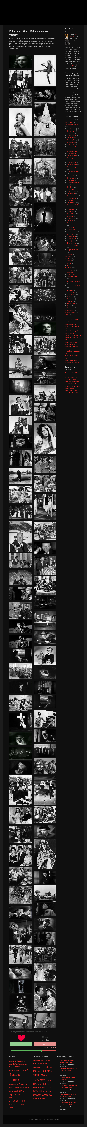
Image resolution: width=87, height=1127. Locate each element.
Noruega (18, 1098)
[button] (20, 61)
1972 (46, 1075)
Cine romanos (71, 234)
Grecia (11, 1087)
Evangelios (70, 292)
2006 (44, 1094)
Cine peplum (70, 227)
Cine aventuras (71, 135)
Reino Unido (20, 1101)
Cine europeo (71, 194)
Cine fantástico (71, 198)
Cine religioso (71, 232)
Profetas (69, 301)
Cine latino (70, 212)
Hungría (27, 1087)
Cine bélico (70, 138)
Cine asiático (68, 122)
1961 (42, 1067)
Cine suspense (71, 236)
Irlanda (11, 1091)
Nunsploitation (69, 310)
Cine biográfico (71, 140)
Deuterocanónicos (72, 277)
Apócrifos (70, 272)
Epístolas (70, 290)
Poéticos (69, 299)
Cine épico (70, 187)
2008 (35, 1098)
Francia (23, 1084)
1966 (43, 1070)
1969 (36, 1075)
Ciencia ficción (71, 129)
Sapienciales (71, 308)
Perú (22, 1098)
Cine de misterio (72, 165)
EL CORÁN (68, 261)
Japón (12, 1094)
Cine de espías (71, 153)
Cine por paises (69, 333)
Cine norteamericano (73, 223)
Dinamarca (16, 1070)
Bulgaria (25, 1064)
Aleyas (69, 263)
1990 (43, 1088)
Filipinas (15, 1084)
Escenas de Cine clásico (72, 362)
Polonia (26, 1098)
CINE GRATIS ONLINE (72, 124)
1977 (39, 1084)
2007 (49, 1094)
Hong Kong (21, 1087)
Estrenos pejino (71, 243)
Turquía (11, 1107)
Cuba (11, 1070)
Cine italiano (70, 209)
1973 (36, 1079)
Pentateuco (70, 297)
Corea (28, 1067)
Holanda (16, 1087)
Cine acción (70, 131)
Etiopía (11, 1084)
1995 (35, 1090)
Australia (12, 1064)
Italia (19, 1091)
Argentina (22, 1061)
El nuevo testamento (73, 285)
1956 (44, 1064)
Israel (15, 1091)
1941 (45, 1060)
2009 (40, 1098)
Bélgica (11, 1067)
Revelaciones (71, 303)
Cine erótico (70, 189)
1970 (42, 1075)
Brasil (21, 1064)
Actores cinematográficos (72, 331)
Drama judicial (71, 241)
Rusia (11, 1104)
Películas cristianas (73, 245)
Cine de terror (71, 176)
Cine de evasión (72, 156)
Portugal (11, 1102)
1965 (39, 1071)
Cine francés (71, 200)
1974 (42, 1079)
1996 (40, 1091)
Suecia (21, 1104)
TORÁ (66, 315)
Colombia (23, 1067)
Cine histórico (71, 203)
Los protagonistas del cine (73, 335)
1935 (35, 1060)
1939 (38, 1060)
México (12, 1097)
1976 (35, 1083)
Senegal (16, 1105)
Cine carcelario (71, 142)
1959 (35, 1067)
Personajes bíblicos (71, 344)
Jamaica (25, 1091)
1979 (43, 1083)
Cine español (71, 191)
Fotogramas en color (71, 360)
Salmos (69, 306)
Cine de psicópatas (73, 171)
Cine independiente (73, 205)
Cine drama (70, 180)
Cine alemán (70, 133)
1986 (35, 1087)
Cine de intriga (71, 162)
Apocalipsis (70, 270)
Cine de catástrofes (73, 147)
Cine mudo (70, 216)
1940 (42, 1060)
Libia (19, 1095)
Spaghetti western (72, 250)
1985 (48, 1084)
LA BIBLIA (68, 268)
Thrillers (69, 254)
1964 (35, 1070)
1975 (48, 1079)
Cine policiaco (71, 229)
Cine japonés (68, 256)
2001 (50, 1091)
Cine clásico (70, 144)
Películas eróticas (70, 312)
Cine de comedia (72, 151)
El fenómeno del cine (71, 342)
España (25, 1070)
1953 (49, 1060)
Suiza (26, 1105)
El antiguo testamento (73, 281)
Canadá (17, 1066)
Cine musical (71, 218)
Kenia (16, 1095)
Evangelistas (71, 294)
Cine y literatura (71, 238)
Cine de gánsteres (72, 158)
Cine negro (70, 221)
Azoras (69, 265)
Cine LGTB (68, 259)
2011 (44, 1098)
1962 (46, 1066)
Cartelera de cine (70, 120)
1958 (48, 1063)
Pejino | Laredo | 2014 (71, 320)
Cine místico (71, 214)
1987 (40, 1087)
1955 (40, 1063)
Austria (17, 1064)
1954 (35, 1063)
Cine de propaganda (73, 167)
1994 (50, 1088)
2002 (35, 1095)
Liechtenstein (25, 1095)
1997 (44, 1091)
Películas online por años (72, 322)
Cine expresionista (72, 196)
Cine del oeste (71, 178)
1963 (50, 1067)
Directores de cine (70, 324)
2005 (39, 1094)
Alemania (14, 1060)
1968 (49, 1071)
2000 (47, 1091)
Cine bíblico (70, 274)
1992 (47, 1087)
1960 (38, 1067)
